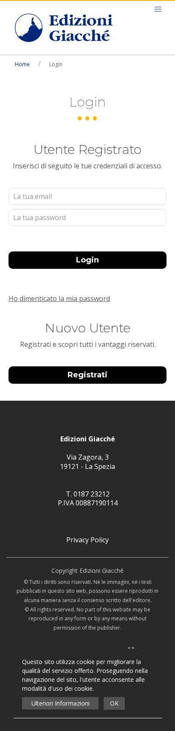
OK (114, 703)
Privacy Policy (87, 539)
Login (87, 260)
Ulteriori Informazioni (60, 703)
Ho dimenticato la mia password (59, 298)
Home (22, 64)
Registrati (87, 374)
